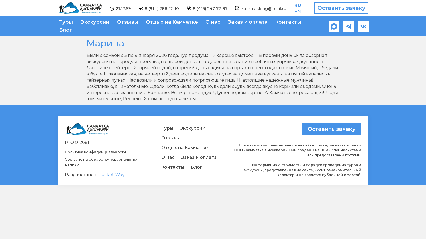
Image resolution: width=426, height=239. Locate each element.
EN (297, 11)
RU (297, 5)
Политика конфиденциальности (95, 152)
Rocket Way (111, 174)
